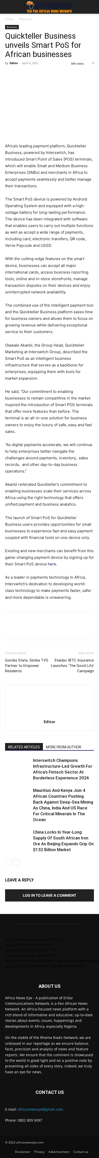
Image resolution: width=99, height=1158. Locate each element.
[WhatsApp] (33, 74)
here (52, 564)
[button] (9, 7)
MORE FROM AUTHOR (63, 747)
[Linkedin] (45, 74)
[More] (80, 74)
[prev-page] (8, 862)
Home (9, 19)
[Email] (57, 74)
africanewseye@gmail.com (40, 1109)
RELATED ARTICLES (24, 747)
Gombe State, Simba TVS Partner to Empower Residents (26, 665)
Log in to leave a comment (49, 895)
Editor (14, 63)
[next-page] (16, 862)
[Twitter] (22, 74)
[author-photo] (49, 714)
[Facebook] (10, 74)
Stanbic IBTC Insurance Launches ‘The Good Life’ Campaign (72, 665)
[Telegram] (68, 74)
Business (25, 19)
